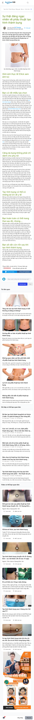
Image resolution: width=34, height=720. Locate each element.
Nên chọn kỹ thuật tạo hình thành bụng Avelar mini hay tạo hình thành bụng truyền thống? (15, 458)
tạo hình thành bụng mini (14, 108)
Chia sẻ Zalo (10, 272)
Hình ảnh (29, 9)
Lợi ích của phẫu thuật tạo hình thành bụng (15, 384)
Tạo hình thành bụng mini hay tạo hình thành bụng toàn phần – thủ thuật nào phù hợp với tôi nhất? (16, 473)
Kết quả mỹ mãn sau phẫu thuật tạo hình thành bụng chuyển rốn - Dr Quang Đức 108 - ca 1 (16, 505)
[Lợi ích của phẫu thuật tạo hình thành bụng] (17, 375)
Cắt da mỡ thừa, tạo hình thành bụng (15, 529)
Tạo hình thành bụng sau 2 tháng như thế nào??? (16, 610)
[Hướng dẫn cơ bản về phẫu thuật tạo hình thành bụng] (17, 325)
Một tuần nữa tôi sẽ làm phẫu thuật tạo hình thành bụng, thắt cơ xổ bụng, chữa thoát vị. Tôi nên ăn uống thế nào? (15, 444)
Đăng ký (29, 717)
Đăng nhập (20, 717)
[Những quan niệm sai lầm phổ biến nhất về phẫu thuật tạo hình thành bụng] (17, 350)
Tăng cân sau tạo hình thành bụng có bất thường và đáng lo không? (16, 310)
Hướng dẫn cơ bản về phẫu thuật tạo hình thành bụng (16, 334)
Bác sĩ (22, 9)
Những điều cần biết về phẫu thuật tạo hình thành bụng (15, 397)
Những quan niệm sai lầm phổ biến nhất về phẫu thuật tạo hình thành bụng (16, 359)
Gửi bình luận (23, 284)
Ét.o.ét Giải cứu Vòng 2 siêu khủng (14, 582)
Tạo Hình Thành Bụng (9, 9)
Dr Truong (18, 27)
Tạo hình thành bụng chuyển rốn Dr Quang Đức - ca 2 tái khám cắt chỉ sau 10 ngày (16, 557)
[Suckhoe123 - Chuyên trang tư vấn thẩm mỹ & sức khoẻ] (10, 2)
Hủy (30, 284)
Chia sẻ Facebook (24, 272)
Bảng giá (18, 9)
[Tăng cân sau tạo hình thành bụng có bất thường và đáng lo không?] (17, 300)
